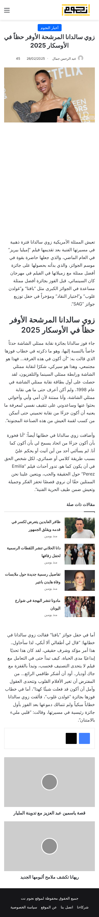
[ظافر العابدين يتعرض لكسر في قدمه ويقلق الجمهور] (80, 528)
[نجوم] (75, 10)
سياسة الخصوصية (23, 907)
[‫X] (71, 738)
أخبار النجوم (50, 27)
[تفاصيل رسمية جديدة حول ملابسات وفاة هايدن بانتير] (80, 580)
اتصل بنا (67, 907)
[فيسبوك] (84, 738)
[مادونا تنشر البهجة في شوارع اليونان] (80, 606)
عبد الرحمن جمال (64, 58)
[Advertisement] (49, 178)
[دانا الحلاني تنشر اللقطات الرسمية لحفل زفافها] (80, 554)
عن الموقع (49, 907)
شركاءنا (83, 907)
